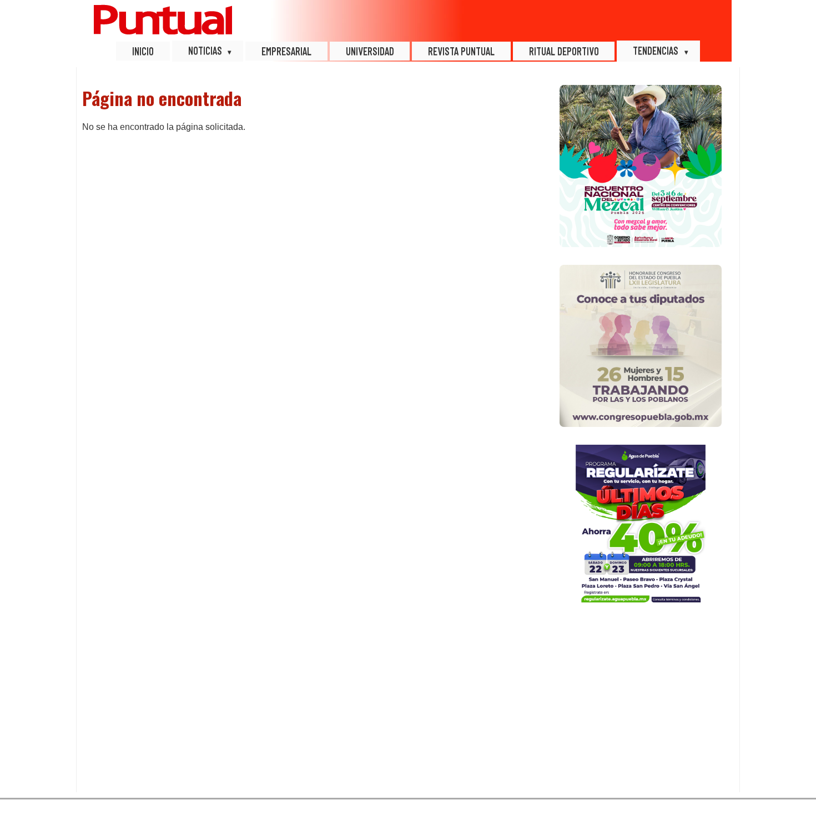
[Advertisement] (641, 702)
